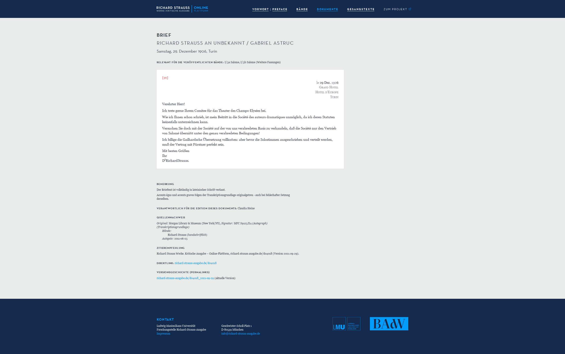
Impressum (163, 333)
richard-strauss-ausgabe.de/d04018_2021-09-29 (185, 278)
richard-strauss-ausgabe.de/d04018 (196, 263)
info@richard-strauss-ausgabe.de (240, 333)
